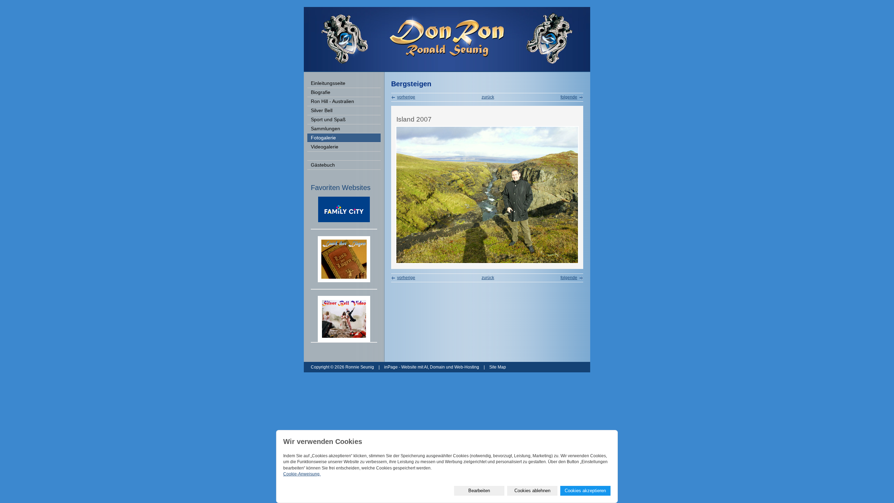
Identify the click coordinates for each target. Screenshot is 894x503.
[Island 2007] (487, 262)
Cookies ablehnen (532, 490)
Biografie (320, 92)
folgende (568, 97)
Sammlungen (325, 128)
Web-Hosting (466, 367)
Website (409, 367)
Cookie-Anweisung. (302, 474)
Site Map (497, 367)
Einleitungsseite (328, 83)
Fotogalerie (323, 137)
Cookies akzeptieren (585, 490)
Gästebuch (323, 165)
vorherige (406, 97)
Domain (437, 367)
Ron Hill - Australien (332, 101)
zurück (488, 97)
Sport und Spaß (328, 119)
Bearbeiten (479, 490)
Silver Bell (321, 110)
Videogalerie (324, 147)
